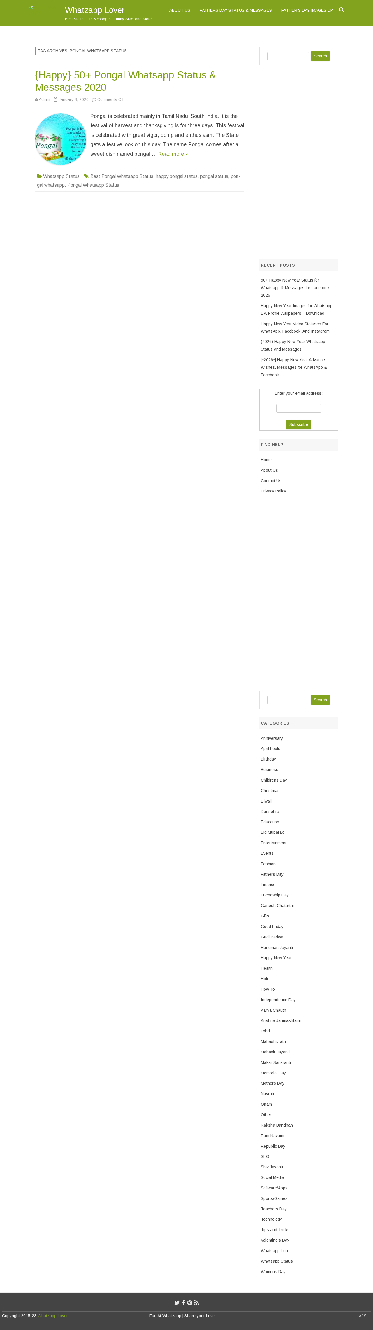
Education (270, 821)
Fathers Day (272, 874)
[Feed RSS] (196, 1302)
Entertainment (273, 842)
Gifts (265, 916)
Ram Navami (272, 1135)
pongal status (214, 176)
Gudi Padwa (272, 937)
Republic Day (273, 1146)
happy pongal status (177, 176)
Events (267, 853)
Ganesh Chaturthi (277, 905)
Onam (266, 1104)
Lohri (265, 1031)
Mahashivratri (273, 1041)
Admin (44, 99)
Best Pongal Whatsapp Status (121, 176)
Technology (271, 1219)
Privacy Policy (273, 491)
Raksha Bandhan (277, 1125)
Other (266, 1114)
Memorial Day (273, 1073)
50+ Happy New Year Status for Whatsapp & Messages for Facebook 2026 (295, 288)
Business (269, 769)
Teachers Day (274, 1209)
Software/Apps (274, 1188)
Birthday (268, 759)
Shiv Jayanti (272, 1167)
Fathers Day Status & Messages (236, 10)
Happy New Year (276, 957)
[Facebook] (183, 1302)
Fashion (268, 863)
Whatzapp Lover (95, 10)
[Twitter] (177, 1302)
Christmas (270, 790)
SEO (265, 1156)
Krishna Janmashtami (281, 1020)
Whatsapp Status (61, 176)
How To (268, 989)
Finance (268, 884)
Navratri (268, 1093)
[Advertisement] (303, 161)
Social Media (272, 1177)
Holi (264, 978)
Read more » (173, 154)
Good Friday (272, 926)
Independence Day (278, 999)
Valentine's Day (275, 1240)
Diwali (266, 801)
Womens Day (273, 1271)
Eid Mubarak (272, 832)
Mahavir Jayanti (275, 1052)
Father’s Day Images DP (307, 10)
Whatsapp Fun (274, 1250)
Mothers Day (272, 1083)
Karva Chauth (273, 1010)
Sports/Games (274, 1198)
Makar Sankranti (276, 1062)
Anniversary (272, 738)
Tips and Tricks (275, 1229)
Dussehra (270, 811)
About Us (179, 10)
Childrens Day (274, 780)
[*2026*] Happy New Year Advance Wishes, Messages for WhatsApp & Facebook (294, 367)
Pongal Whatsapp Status (93, 185)
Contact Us (271, 480)
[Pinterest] (189, 1302)
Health (267, 968)
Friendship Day (275, 895)
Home (266, 459)
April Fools (270, 748)
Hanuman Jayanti (277, 947)
